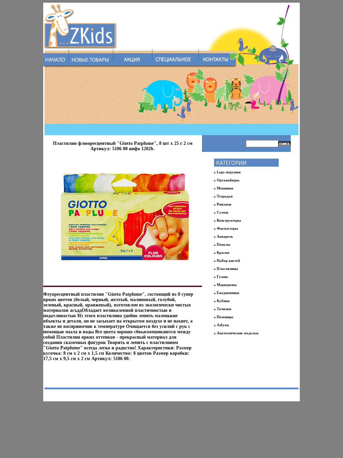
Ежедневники (228, 293)
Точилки (224, 309)
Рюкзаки (224, 204)
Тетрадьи (224, 196)
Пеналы (223, 244)
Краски (223, 252)
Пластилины (227, 269)
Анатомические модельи (237, 333)
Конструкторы (229, 220)
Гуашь (222, 277)
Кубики (223, 301)
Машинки (225, 188)
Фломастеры (227, 228)
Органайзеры (228, 180)
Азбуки (223, 325)
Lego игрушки (229, 172)
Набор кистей (228, 261)
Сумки (222, 212)
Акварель (225, 236)
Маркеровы (227, 285)
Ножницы (225, 317)
